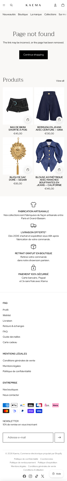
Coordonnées (46, 459)
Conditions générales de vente (19, 360)
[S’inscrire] (59, 437)
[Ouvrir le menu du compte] (55, 5)
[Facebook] (24, 476)
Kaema (16, 453)
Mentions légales (12, 365)
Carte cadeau (10, 342)
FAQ (5, 331)
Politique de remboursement (23, 462)
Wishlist (7, 315)
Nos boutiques (10, 389)
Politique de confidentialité (17, 371)
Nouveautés (9, 14)
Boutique (23, 14)
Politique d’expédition (47, 462)
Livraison (7, 320)
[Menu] (4, 5)
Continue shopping (33, 54)
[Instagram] (30, 476)
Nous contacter (11, 395)
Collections (50, 14)
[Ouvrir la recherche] (11, 5)
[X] (43, 476)
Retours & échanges (13, 326)
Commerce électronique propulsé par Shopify (41, 453)
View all (60, 80)
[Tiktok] (37, 476)
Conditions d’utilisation (33, 470)
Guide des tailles (11, 336)
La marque (36, 14)
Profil (5, 309)
